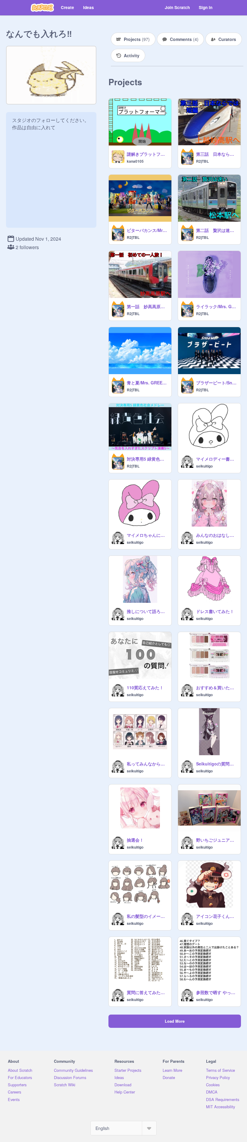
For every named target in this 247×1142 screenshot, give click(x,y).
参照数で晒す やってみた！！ (216, 992)
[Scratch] (42, 7)
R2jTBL (202, 161)
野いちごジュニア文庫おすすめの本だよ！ (216, 840)
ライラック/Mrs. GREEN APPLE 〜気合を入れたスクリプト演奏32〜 (216, 306)
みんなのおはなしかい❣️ (216, 535)
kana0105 (135, 161)
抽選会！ (135, 840)
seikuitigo (204, 466)
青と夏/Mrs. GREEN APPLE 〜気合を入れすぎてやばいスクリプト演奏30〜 (147, 383)
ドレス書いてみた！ (215, 611)
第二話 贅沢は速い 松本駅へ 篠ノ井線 (216, 230)
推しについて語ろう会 (147, 611)
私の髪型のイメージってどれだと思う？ (147, 916)
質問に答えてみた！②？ (147, 992)
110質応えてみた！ (145, 687)
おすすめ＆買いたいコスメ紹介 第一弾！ (216, 687)
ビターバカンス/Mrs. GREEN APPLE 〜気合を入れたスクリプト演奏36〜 (147, 230)
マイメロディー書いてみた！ (216, 459)
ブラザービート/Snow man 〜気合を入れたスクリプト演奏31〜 (216, 383)
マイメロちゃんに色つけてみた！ (147, 535)
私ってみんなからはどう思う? (147, 764)
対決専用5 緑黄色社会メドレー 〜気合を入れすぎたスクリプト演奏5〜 (147, 459)
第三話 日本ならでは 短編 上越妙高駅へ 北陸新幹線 (216, 154)
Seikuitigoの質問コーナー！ (216, 764)
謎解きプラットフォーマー (147, 154)
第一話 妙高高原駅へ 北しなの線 (147, 306)
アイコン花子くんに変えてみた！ (216, 916)
